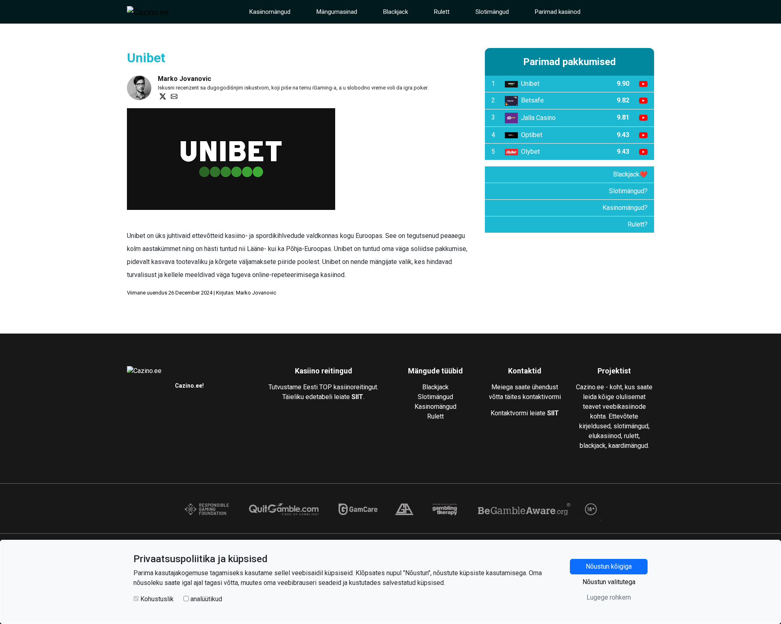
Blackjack (395, 11)
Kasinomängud (435, 406)
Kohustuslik (157, 599)
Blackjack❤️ (630, 174)
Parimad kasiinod (557, 11)
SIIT (357, 397)
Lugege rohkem (609, 597)
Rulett (441, 11)
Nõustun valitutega (608, 582)
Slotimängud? (628, 191)
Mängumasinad (336, 11)
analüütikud (206, 599)
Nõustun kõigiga (609, 566)
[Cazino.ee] (148, 11)
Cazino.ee (188, 385)
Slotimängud (492, 11)
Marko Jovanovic (184, 79)
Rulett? (638, 224)
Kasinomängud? (625, 208)
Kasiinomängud (269, 11)
